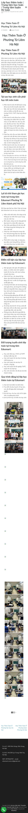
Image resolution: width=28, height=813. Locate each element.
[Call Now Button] (4, 810)
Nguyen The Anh (15, 30)
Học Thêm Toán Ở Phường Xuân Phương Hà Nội (21, 728)
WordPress (13, 810)
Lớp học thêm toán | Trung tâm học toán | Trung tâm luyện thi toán (12, 6)
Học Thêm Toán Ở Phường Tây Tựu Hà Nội (7, 728)
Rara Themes (14, 808)
